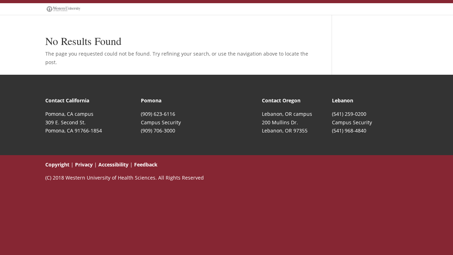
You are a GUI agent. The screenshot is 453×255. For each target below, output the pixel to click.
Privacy (84, 164)
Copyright (57, 164)
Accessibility (113, 164)
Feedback (145, 164)
